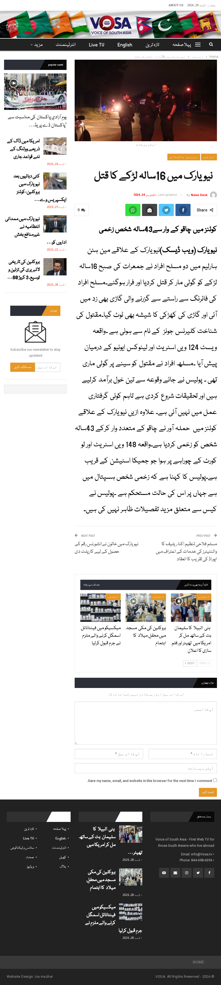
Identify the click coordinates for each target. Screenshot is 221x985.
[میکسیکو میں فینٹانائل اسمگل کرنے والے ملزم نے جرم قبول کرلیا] (100, 607)
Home (198, 962)
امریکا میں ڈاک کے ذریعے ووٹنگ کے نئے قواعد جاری (23, 149)
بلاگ (63, 866)
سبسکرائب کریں (23, 367)
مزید (38, 45)
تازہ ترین (152, 45)
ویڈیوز (30, 866)
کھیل (62, 857)
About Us (175, 5)
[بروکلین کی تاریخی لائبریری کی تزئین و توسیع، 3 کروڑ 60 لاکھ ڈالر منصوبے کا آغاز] (55, 266)
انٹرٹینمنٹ (66, 45)
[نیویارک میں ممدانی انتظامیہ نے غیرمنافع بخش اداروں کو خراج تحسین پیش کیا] (55, 223)
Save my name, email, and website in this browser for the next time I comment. (149, 781)
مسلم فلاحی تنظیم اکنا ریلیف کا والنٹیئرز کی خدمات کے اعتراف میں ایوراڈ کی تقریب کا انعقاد (186, 552)
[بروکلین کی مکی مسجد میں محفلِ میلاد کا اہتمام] (146, 607)
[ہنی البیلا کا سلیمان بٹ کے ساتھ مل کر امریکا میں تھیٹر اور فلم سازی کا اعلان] (191, 607)
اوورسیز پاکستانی (183, 157)
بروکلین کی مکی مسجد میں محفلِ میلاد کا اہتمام (101, 880)
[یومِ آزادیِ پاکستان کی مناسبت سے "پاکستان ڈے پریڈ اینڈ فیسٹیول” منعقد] (35, 91)
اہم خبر (209, 157)
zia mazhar (44, 976)
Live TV (96, 45)
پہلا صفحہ (181, 45)
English (125, 45)
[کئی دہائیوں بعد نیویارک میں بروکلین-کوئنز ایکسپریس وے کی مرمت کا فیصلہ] (55, 181)
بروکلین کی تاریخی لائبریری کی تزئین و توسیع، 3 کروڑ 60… (23, 269)
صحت (30, 857)
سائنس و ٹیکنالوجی (22, 848)
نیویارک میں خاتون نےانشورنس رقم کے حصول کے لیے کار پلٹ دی (107, 548)
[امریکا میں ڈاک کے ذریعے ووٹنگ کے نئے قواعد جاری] (55, 146)
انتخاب (203, 597)
